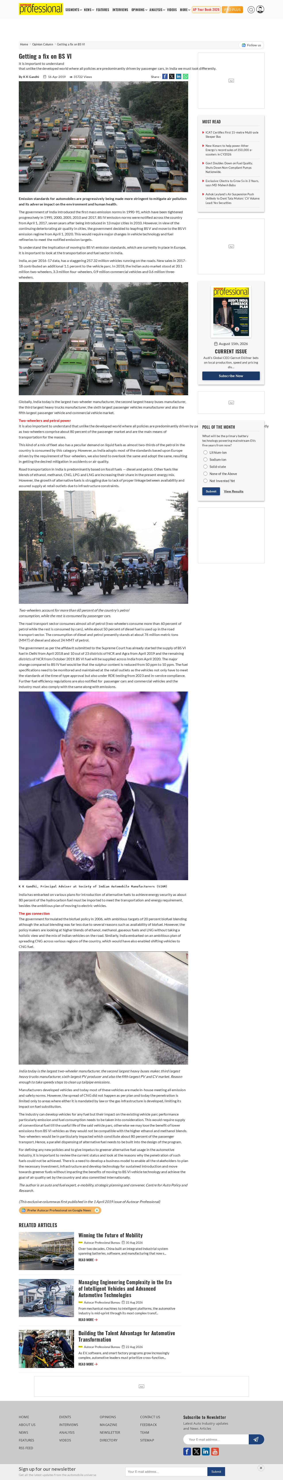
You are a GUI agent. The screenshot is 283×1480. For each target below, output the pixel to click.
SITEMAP (147, 1440)
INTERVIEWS (120, 10)
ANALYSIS (155, 10)
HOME (24, 1417)
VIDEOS (172, 10)
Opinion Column (42, 44)
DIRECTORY (108, 1440)
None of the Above (223, 474)
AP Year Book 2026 (206, 10)
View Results (233, 491)
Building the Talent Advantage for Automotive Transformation (126, 1336)
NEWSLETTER (110, 1432)
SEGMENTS (72, 10)
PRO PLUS (232, 10)
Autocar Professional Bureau (102, 1242)
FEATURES (102, 10)
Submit (211, 491)
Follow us (254, 45)
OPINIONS (138, 10)
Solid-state (218, 467)
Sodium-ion (218, 459)
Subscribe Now (231, 376)
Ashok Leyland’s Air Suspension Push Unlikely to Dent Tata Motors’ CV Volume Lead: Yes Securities (233, 198)
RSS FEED (26, 1448)
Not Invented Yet (222, 481)
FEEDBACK (148, 1424)
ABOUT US (27, 1424)
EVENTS (65, 1417)
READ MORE (88, 1260)
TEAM (144, 1432)
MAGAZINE (108, 1424)
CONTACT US (150, 1417)
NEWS (87, 10)
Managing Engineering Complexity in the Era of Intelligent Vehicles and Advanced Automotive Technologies (125, 1288)
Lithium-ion (218, 452)
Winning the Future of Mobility (110, 1235)
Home (24, 44)
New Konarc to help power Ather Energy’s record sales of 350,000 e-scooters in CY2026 (229, 150)
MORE (183, 10)
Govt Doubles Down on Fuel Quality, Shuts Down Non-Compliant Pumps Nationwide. (229, 167)
